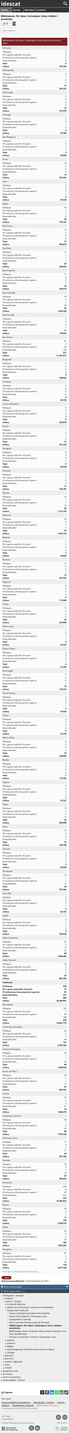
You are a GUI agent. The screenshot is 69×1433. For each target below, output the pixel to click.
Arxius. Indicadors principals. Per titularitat (29, 1313)
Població (9, 1298)
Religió (10, 1346)
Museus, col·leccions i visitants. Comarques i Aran (32, 1336)
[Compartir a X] (42, 1392)
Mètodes (29, 9)
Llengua (11, 1352)
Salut (7, 1364)
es (58, 1417)
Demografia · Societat (13, 1295)
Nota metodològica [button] (13, 1286)
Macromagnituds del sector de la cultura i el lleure (30, 1349)
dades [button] (7, 1277)
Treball (8, 1367)
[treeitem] (35, 1298)
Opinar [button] (9, 1392)
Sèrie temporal (9, 30)
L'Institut (41, 9)
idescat (11, 3)
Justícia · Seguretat (13, 1361)
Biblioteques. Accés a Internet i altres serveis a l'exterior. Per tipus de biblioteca (37, 1332)
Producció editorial (16, 1304)
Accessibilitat (8, 1419)
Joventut (11, 1343)
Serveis (17, 9)
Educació (9, 1355)
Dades (4, 9)
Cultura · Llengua (13, 1301)
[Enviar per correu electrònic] (61, 1392)
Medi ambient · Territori (14, 1380)
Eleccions (9, 1358)
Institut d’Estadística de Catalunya (18, 1422)
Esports (10, 1340)
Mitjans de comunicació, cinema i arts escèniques (30, 1307)
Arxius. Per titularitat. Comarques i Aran (28, 1316)
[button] (66, 1392)
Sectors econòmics (12, 1377)
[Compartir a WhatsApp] (57, 1392)
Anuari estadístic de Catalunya (16, 1402)
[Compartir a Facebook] (47, 1392)
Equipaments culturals (18, 1310)
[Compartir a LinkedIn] (52, 1392)
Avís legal (6, 1416)
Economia (7, 1374)
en (64, 1417)
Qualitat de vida (10, 1370)
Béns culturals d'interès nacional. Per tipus (29, 1322)
